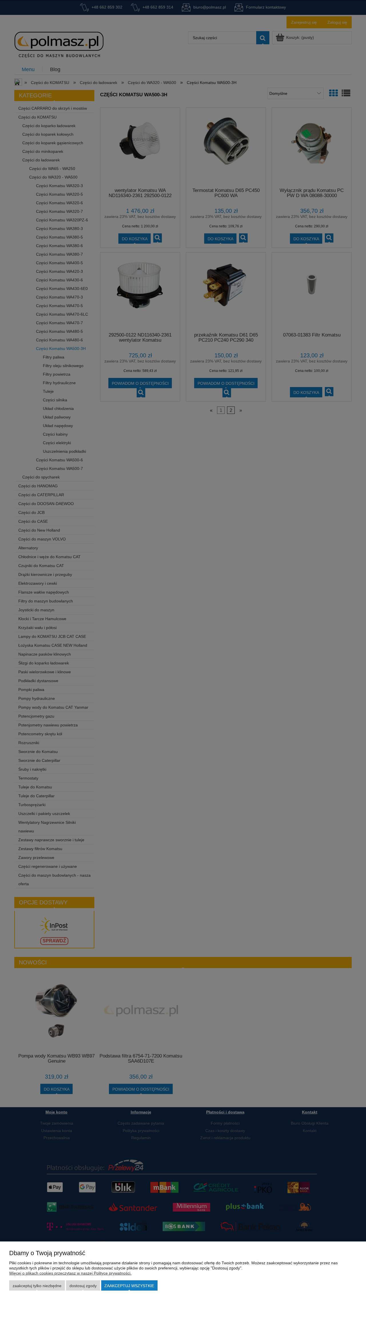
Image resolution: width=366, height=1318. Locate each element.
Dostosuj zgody (83, 1285)
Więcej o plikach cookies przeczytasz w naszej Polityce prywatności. (70, 1273)
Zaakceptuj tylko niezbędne (37, 1285)
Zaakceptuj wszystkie (129, 1285)
